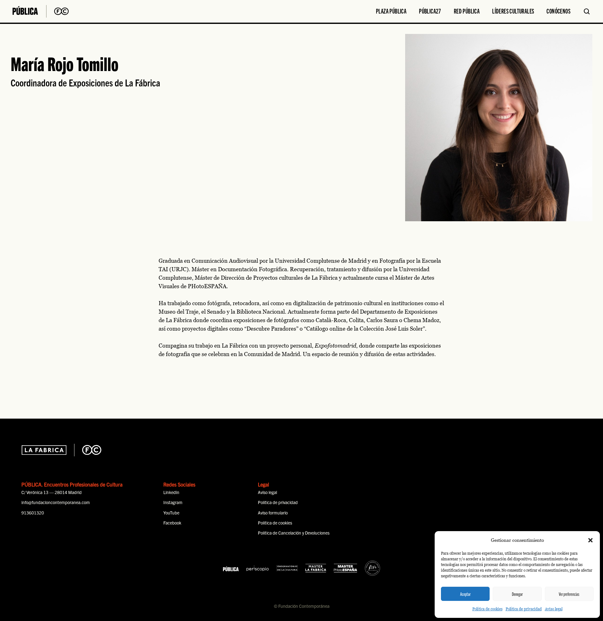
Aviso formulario (273, 512)
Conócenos (558, 11)
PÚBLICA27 (430, 11)
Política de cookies (487, 609)
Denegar (517, 594)
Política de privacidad (524, 609)
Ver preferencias (569, 594)
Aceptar (465, 594)
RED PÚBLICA (467, 11)
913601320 (32, 512)
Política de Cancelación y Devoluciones (293, 533)
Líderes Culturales (513, 11)
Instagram (172, 502)
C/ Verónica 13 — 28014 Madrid (51, 492)
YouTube (171, 512)
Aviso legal (553, 609)
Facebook (172, 522)
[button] (590, 540)
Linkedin (171, 492)
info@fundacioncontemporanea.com (55, 502)
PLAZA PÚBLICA (391, 11)
